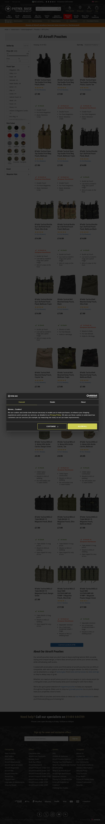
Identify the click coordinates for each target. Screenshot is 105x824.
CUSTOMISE (51, 426)
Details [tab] (52, 402)
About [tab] (83, 402)
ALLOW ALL (82, 426)
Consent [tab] (22, 402)
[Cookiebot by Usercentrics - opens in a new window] (88, 396)
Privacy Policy (55, 415)
